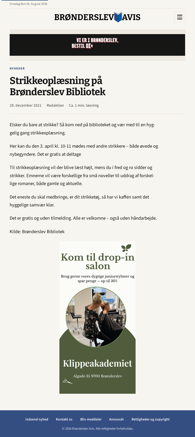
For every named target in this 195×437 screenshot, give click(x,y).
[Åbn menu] (179, 17)
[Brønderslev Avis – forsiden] (97, 17)
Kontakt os (64, 419)
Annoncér (116, 419)
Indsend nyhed (36, 419)
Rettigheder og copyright (151, 419)
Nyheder (17, 68)
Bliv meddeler (91, 419)
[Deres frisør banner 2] (68, 317)
